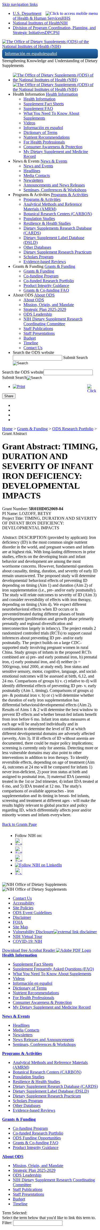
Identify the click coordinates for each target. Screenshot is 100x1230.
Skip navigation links (20, 4)
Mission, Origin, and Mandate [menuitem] (48, 304)
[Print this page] (19, 386)
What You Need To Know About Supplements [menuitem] (52, 973)
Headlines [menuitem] (31, 170)
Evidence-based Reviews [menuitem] (44, 261)
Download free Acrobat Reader (29, 950)
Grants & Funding (60, 266)
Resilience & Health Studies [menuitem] (47, 223)
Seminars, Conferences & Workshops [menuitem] (54, 190)
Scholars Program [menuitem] (38, 257)
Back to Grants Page (19, 824)
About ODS (44, 295)
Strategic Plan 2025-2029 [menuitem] (44, 309)
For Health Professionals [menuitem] (44, 142)
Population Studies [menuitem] (39, 218)
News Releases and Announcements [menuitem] (43, 1039)
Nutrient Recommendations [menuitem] (46, 137)
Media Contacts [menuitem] (36, 175)
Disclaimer (22, 917)
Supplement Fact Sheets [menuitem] (43, 104)
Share (8, 396)
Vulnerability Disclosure (33, 931)
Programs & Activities (69, 194)
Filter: (7, 1222)
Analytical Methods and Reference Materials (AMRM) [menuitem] (52, 206)
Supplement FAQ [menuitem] (38, 108)
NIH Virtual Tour (27, 936)
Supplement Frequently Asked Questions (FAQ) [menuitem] (53, 969)
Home (7, 428)
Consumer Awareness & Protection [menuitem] (52, 147)
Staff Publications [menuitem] (38, 328)
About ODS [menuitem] (33, 300)
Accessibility (23, 903)
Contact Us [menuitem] (32, 347)
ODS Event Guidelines (32, 912)
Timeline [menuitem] (30, 343)
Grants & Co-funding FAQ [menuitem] (46, 290)
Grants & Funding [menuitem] (38, 271)
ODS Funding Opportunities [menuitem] (37, 1138)
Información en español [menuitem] (43, 127)
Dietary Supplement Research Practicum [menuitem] (57, 252)
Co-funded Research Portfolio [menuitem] (48, 280)
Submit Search (75, 357)
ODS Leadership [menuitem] (37, 314)
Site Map (20, 927)
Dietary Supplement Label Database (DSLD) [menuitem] (51, 1091)
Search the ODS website (33, 352)
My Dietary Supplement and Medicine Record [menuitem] (52, 1007)
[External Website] (75, 931)
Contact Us (22, 898)
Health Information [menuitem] (39, 99)
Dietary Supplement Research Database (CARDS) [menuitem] (55, 1086)
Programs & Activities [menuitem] (42, 199)
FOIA (18, 922)
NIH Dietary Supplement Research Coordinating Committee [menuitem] (52, 321)
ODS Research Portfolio (72, 428)
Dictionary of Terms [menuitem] (40, 132)
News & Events (54, 161)
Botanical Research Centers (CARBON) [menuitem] (57, 214)
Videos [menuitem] (29, 123)
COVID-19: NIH (27, 941)
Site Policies (23, 908)
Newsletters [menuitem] (33, 180)
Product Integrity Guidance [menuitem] (46, 285)
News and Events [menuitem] (38, 166)
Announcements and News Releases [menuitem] (54, 185)
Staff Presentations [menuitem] (39, 333)
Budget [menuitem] (29, 338)
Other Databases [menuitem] (37, 247)
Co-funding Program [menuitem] (40, 276)
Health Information (62, 94)
